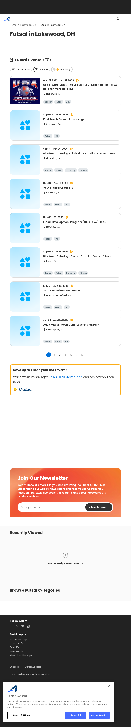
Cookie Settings (21, 715)
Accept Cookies (99, 715)
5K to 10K (14, 647)
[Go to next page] (88, 354)
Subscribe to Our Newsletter (25, 666)
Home (13, 25)
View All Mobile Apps (21, 655)
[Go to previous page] (42, 354)
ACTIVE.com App (19, 639)
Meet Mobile (16, 651)
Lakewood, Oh (28, 25)
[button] (41, 69)
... (76, 354)
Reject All (76, 715)
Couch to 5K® (17, 643)
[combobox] (21, 69)
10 (82, 354)
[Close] (109, 685)
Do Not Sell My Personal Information (30, 674)
